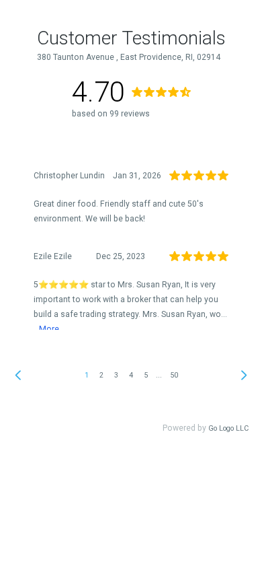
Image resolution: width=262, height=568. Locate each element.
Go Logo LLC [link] (228, 428)
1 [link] (87, 375)
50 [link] (174, 375)
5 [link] (146, 375)
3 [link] (116, 375)
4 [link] (131, 375)
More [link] (49, 329)
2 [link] (101, 375)
